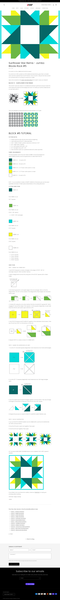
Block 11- (19, 528)
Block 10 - (20, 526)
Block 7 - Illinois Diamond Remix (18, 521)
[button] (4, 5)
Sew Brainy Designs (9, 598)
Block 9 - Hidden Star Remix (17, 525)
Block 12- (19, 530)
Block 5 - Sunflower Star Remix (18, 518)
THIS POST (37, 492)
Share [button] (11, 534)
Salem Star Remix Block (26, 80)
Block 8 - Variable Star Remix (18, 523)
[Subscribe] (39, 578)
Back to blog (30, 539)
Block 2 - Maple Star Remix (17, 513)
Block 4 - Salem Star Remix (17, 516)
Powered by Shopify (16, 598)
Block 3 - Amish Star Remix (17, 515)
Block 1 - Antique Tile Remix (17, 511)
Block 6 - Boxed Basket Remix (18, 520)
